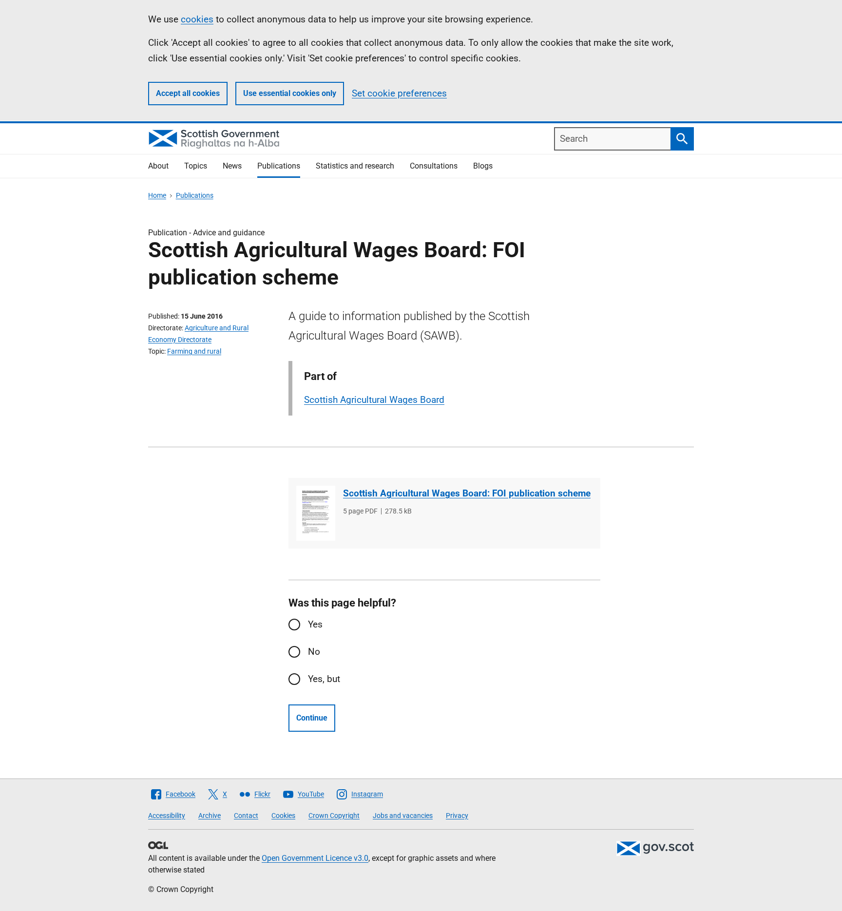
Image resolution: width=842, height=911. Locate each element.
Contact (246, 815)
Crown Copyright (334, 815)
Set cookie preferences (399, 93)
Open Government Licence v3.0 (315, 858)
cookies (197, 19)
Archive (209, 815)
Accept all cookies (188, 93)
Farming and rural (194, 351)
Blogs (483, 166)
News (232, 166)
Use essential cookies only (289, 93)
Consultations (434, 166)
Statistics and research (355, 166)
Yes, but (324, 678)
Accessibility (166, 815)
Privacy (457, 815)
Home (157, 195)
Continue (311, 717)
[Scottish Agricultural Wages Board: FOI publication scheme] (315, 513)
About (158, 166)
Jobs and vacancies (403, 815)
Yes (315, 624)
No (314, 651)
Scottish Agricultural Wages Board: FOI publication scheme (467, 493)
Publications (278, 166)
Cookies (283, 815)
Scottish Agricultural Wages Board (374, 399)
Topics (195, 166)
